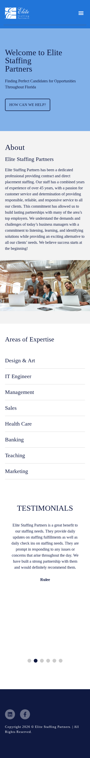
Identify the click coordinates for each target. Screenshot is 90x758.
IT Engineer (18, 376)
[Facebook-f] (25, 714)
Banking (14, 439)
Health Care (18, 424)
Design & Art (20, 360)
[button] (81, 13)
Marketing (16, 471)
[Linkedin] (10, 714)
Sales (11, 408)
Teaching (15, 455)
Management (19, 392)
